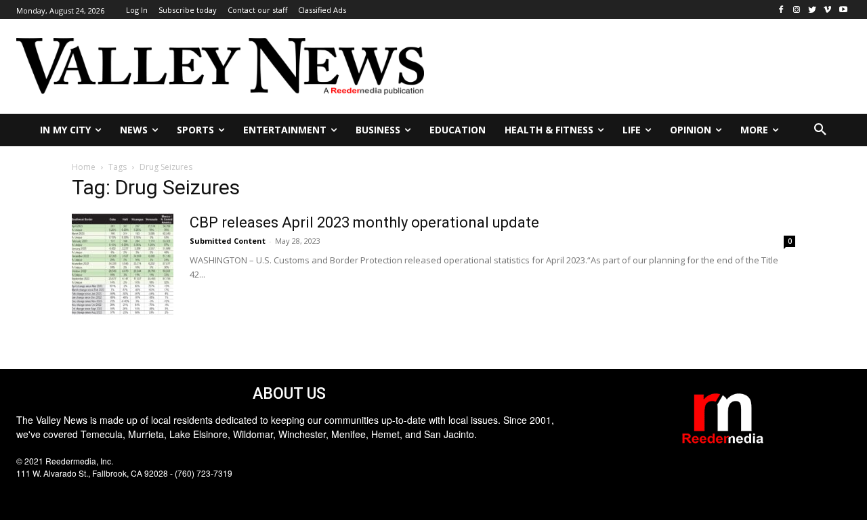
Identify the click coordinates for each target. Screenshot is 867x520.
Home (84, 167)
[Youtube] (843, 10)
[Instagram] (797, 10)
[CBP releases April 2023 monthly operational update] (122, 264)
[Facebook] (781, 10)
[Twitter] (812, 10)
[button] (820, 130)
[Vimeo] (827, 10)
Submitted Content (228, 241)
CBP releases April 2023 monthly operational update (364, 222)
